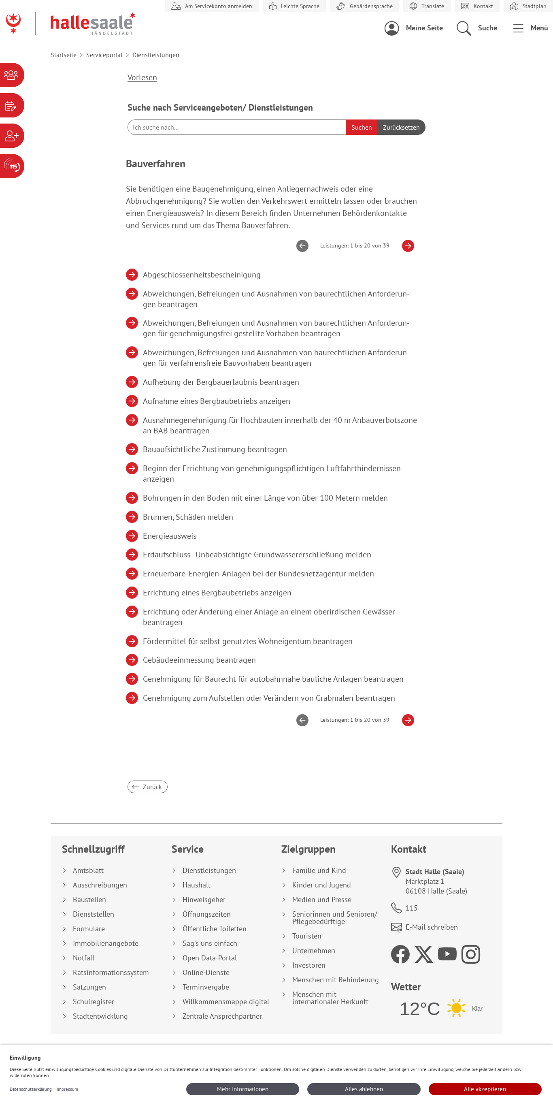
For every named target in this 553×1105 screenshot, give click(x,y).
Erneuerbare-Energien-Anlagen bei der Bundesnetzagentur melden (258, 573)
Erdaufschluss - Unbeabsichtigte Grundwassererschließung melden (257, 554)
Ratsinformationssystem (111, 972)
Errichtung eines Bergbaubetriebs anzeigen (217, 592)
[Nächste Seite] (405, 246)
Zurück (151, 787)
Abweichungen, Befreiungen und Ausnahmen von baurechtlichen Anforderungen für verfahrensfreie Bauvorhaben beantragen (276, 357)
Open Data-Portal (210, 958)
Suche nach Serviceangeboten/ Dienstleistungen (220, 107)
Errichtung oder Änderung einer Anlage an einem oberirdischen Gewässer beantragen (269, 616)
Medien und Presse (321, 899)
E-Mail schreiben (432, 927)
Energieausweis (169, 536)
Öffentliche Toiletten (215, 928)
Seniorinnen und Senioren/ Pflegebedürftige (334, 918)
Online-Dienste (206, 972)
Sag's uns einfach (210, 943)
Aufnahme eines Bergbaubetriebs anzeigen (216, 401)
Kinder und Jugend (321, 885)
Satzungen (89, 987)
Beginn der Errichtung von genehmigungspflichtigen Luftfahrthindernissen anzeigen (272, 473)
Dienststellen (93, 914)
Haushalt (197, 885)
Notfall (83, 958)
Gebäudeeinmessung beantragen (199, 660)
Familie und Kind (319, 870)
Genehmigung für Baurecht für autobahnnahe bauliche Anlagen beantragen (273, 679)
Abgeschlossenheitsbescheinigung (202, 274)
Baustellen (89, 899)
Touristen (306, 936)
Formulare (89, 928)
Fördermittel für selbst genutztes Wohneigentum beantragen (248, 641)
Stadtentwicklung (100, 1016)
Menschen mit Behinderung (335, 979)
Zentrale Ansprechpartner (222, 1016)
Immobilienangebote (105, 943)
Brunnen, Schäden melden (188, 517)
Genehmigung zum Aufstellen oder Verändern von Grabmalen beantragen (269, 698)
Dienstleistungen (209, 870)
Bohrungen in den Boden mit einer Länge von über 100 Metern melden (265, 498)
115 (412, 908)
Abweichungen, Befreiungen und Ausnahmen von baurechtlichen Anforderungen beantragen (276, 298)
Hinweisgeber (204, 899)
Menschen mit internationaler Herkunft (330, 998)
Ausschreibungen (100, 885)
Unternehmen (313, 950)
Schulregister (93, 1001)
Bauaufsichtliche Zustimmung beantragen (215, 449)
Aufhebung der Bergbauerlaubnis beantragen (221, 382)
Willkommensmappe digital (226, 1001)
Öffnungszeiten (207, 914)
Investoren (308, 965)
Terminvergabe (206, 987)
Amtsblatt (88, 870)
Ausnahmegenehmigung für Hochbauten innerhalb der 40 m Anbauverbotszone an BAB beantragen (280, 425)
